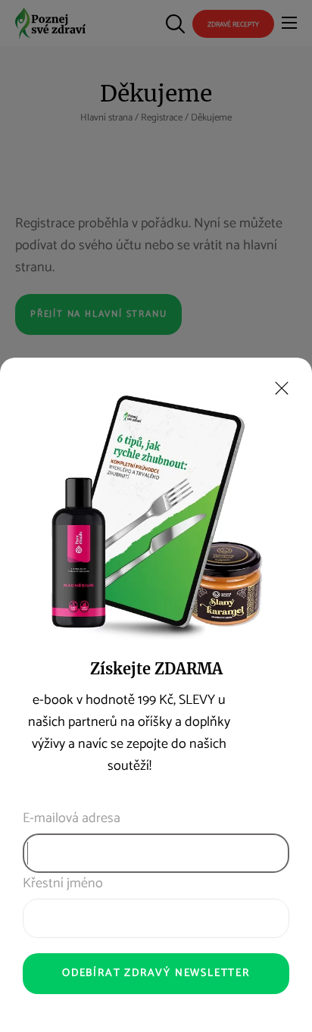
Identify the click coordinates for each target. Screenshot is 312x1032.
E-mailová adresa (71, 819)
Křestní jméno (63, 884)
